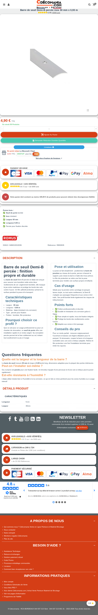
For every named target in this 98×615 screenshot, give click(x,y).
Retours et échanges (12, 554)
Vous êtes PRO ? (10, 588)
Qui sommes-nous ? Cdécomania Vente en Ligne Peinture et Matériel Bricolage (34, 527)
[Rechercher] (89, 4)
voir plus (79, 491)
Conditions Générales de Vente (15, 585)
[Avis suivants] (94, 490)
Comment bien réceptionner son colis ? (19, 569)
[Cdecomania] (49, 4)
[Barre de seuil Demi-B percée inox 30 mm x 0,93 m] (88, 110)
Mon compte (8, 582)
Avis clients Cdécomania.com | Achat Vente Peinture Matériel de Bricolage (32, 591)
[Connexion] (8, 4)
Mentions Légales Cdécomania (15, 536)
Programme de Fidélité (12, 597)
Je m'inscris (83, 428)
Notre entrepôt (9, 533)
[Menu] (4, 4)
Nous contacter (9, 530)
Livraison (48, 147)
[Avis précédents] (24, 490)
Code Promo (9, 560)
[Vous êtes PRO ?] (3, 587)
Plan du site (8, 539)
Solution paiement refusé (13, 557)
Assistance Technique (12, 551)
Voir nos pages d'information (14, 594)
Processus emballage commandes (17, 563)
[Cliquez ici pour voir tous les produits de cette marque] (10, 238)
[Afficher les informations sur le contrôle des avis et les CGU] (20, 497)
